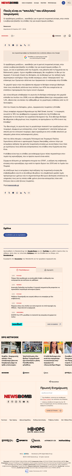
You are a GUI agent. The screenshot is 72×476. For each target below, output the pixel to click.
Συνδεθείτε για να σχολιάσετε (15, 235)
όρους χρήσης (47, 399)
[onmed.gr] (36, 447)
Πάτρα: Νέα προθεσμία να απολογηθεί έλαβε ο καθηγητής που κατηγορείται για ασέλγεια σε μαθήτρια (32, 279)
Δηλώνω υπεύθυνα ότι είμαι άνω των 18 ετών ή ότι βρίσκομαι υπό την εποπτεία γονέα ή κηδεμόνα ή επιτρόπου (53, 403)
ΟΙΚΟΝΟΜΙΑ (4, 36)
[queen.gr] (36, 440)
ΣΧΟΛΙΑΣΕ (58, 36)
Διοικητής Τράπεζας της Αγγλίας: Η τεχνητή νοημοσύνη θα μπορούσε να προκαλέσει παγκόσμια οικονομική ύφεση (35, 288)
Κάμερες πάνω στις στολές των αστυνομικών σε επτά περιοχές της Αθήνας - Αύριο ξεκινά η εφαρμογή (33, 307)
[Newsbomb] (18, 396)
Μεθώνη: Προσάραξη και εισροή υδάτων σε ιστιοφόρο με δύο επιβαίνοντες (32, 297)
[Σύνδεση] (63, 3)
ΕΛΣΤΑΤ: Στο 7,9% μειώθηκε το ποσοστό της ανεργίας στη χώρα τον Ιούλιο (33, 316)
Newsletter (18, 259)
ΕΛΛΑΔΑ (36, 3)
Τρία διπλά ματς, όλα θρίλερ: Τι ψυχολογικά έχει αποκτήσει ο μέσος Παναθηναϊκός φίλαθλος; (31, 360)
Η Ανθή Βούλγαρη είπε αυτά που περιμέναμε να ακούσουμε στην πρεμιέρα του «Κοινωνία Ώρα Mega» (52, 360)
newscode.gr (13, 185)
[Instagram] (16, 401)
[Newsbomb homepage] (10, 3)
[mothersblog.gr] (64, 440)
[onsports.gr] (21, 440)
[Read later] (69, 36)
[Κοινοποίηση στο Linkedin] (21, 45)
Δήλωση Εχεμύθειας (25, 420)
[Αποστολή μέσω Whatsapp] (17, 45)
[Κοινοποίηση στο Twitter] (9, 45)
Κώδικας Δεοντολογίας (39, 420)
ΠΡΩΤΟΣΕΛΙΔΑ (52, 3)
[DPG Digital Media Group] (36, 430)
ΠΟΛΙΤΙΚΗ (43, 3)
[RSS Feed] (27, 401)
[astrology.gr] (50, 440)
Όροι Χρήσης (13, 420)
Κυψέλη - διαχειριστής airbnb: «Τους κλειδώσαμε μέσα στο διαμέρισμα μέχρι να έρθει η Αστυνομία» (10, 360)
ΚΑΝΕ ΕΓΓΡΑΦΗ (52, 410)
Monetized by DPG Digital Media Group (42, 453)
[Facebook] (8, 401)
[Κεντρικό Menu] (69, 3)
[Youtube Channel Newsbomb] (24, 401)
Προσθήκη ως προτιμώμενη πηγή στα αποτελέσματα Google (37, 57)
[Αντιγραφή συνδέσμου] (64, 36)
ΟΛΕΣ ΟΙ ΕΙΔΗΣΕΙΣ (27, 3)
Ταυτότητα (4, 420)
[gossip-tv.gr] (7, 440)
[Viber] (12, 401)
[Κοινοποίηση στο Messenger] (13, 45)
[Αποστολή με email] (29, 45)
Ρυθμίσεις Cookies (53, 420)
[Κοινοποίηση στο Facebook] (5, 45)
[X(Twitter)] (20, 401)
